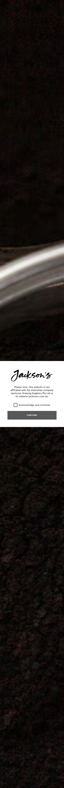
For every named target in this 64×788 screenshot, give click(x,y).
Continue (32, 415)
